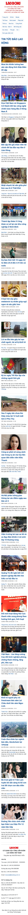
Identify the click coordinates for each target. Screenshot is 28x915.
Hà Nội (3, 466)
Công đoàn (19, 23)
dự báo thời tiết (7, 273)
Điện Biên (4, 75)
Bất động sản (17, 26)
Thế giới (12, 30)
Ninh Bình (4, 232)
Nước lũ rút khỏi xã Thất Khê (16, 193)
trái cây (20, 312)
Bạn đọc (11, 23)
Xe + (18, 30)
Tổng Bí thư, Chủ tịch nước (9, 625)
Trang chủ (5, 17)
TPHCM (3, 389)
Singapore (11, 117)
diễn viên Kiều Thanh (15, 471)
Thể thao (4, 20)
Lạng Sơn (4, 193)
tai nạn (12, 349)
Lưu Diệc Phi (22, 834)
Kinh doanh (13, 20)
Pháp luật (20, 20)
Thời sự (4, 23)
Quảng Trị (4, 584)
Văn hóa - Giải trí (7, 26)
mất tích (8, 426)
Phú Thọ (3, 348)
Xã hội (12, 17)
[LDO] (14, 55)
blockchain (12, 752)
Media (17, 17)
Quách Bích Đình (11, 794)
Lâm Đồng (4, 156)
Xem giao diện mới (7, 33)
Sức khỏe (5, 30)
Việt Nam (11, 673)
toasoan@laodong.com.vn (12, 875)
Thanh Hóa (4, 711)
